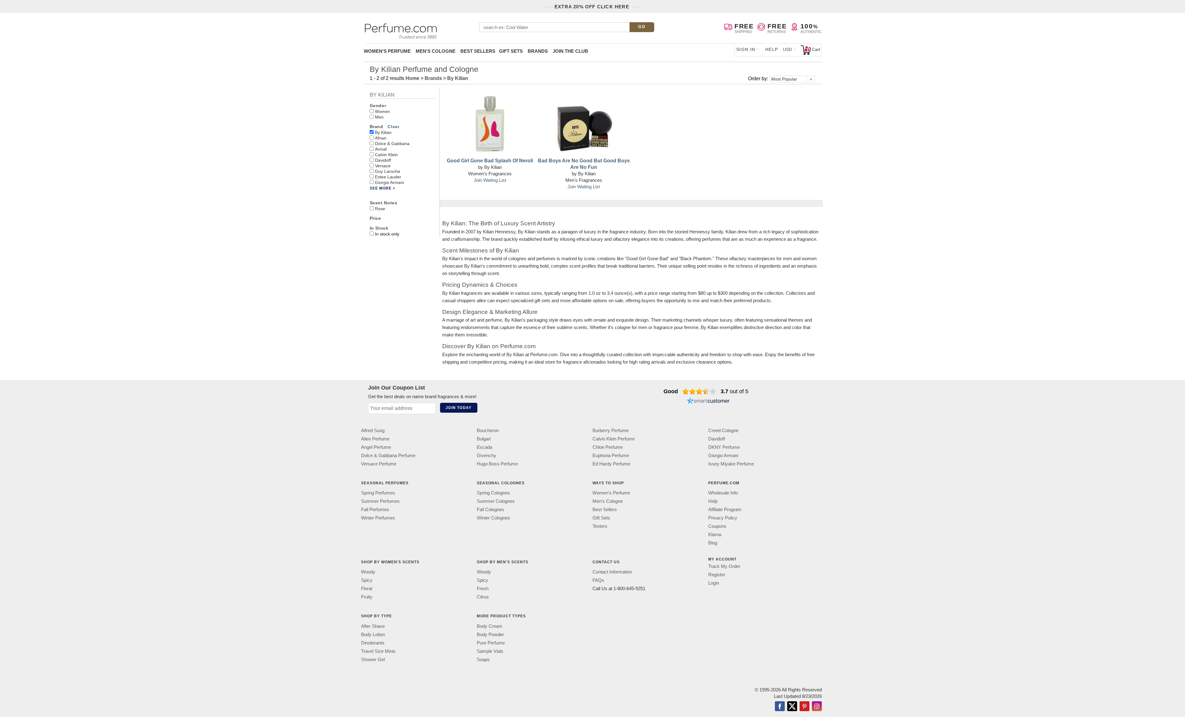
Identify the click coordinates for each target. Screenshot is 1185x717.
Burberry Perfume (610, 430)
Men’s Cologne (607, 501)
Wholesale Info (723, 492)
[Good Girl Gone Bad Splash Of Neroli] (490, 124)
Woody (368, 572)
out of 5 (734, 391)
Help (771, 49)
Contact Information (612, 572)
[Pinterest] (804, 706)
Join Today (459, 408)
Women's (387, 51)
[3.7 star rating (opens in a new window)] (699, 391)
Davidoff (383, 160)
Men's (435, 51)
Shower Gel (373, 659)
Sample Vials (490, 651)
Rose (380, 208)
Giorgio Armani (389, 182)
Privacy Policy (722, 517)
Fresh (483, 588)
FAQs (598, 580)
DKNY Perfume (724, 447)
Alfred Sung (373, 430)
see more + (382, 188)
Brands (538, 51)
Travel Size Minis (378, 651)
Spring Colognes (493, 492)
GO (641, 26)
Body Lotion (373, 634)
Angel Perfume (376, 447)
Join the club (570, 51)
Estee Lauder (388, 176)
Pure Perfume (491, 642)
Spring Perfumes (378, 492)
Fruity (366, 597)
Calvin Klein (386, 154)
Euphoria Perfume (610, 455)
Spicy (366, 580)
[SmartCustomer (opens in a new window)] (708, 401)
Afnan (380, 137)
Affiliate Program (725, 509)
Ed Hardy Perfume (611, 463)
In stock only (387, 233)
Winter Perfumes (378, 517)
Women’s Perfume (611, 492)
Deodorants (373, 642)
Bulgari (484, 438)
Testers (599, 526)
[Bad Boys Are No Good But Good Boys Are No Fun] (584, 124)
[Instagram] (817, 706)
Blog (712, 542)
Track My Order (724, 566)
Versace (383, 165)
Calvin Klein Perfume (613, 438)
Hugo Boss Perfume (497, 463)
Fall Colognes (490, 509)
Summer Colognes (496, 501)
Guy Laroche (387, 171)
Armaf (381, 149)
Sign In (745, 49)
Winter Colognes (493, 517)
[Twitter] (792, 706)
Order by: (758, 78)
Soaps (483, 659)
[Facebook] (780, 706)
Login (713, 583)
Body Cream (489, 626)
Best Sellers (477, 51)
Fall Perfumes (375, 509)
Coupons (717, 526)
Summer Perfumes (380, 501)
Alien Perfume (375, 438)
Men (379, 117)
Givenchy (486, 455)
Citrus (483, 597)
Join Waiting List (490, 180)
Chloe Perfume (607, 447)
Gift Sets (511, 51)
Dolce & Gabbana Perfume (388, 455)
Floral (366, 588)
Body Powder (490, 634)
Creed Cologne (723, 430)
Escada (484, 447)
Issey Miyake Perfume (731, 463)
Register (716, 574)
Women (382, 111)
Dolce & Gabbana (392, 143)
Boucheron (488, 430)
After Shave (373, 626)
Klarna (714, 534)
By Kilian (383, 132)
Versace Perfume (378, 463)
